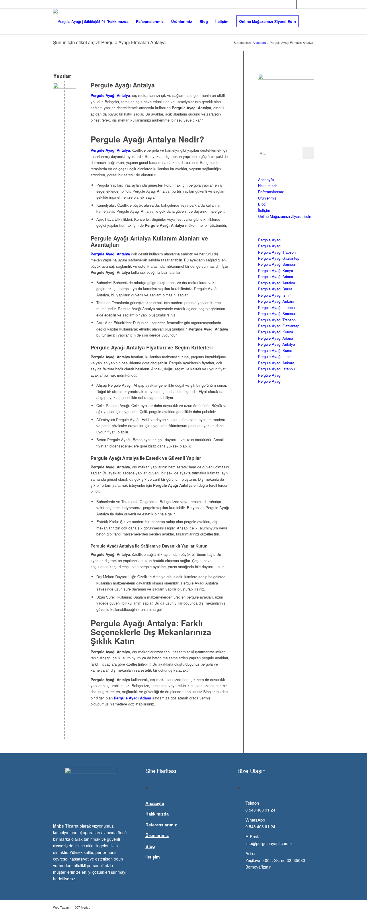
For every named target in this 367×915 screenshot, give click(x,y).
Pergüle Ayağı (269, 375)
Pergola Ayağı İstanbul (277, 307)
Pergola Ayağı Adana (275, 276)
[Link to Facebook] (292, 4)
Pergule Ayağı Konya (275, 332)
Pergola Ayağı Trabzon (277, 252)
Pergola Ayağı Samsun (277, 264)
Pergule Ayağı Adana (275, 338)
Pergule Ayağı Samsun (277, 313)
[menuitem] (92, 21)
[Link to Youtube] (301, 4)
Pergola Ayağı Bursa (275, 289)
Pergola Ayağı (269, 240)
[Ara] (308, 21)
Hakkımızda (268, 185)
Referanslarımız (271, 191)
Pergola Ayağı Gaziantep (278, 258)
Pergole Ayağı (269, 381)
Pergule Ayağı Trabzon (277, 319)
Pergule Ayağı (269, 246)
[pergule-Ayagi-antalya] (64, 94)
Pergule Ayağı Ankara (276, 362)
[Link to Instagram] (309, 4)
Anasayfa (266, 179)
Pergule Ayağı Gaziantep (278, 326)
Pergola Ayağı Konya (275, 270)
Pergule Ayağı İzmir (274, 356)
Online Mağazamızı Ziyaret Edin (284, 216)
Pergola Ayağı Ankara (276, 301)
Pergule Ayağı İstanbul (277, 369)
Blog (262, 204)
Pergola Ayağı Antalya (276, 283)
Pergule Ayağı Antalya (123, 85)
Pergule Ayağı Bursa (275, 350)
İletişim (264, 210)
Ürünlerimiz (267, 198)
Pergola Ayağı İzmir (274, 295)
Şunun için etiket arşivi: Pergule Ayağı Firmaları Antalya (109, 42)
